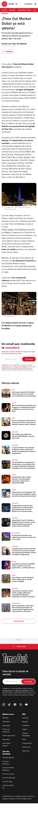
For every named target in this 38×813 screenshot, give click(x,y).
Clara (24, 739)
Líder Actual (26, 747)
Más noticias (19, 621)
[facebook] (15, 704)
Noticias (4, 10)
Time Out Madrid (19, 44)
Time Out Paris (7, 782)
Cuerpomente (27, 743)
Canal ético (6, 739)
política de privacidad (20, 367)
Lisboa (10, 230)
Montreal (23, 230)
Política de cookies (8, 736)
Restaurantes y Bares (24, 10)
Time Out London (8, 774)
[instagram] (3, 704)
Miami (7, 233)
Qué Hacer (12, 10)
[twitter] (20, 704)
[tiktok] (9, 704)
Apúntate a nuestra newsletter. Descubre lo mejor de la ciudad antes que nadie (18, 353)
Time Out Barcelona (5, 763)
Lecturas (25, 718)
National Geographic (26, 735)
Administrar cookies (6, 745)
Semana (25, 722)
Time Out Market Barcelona (8, 769)
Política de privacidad (6, 731)
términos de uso (6, 367)
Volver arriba (21, 647)
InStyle (24, 729)
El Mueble (25, 726)
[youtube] (26, 704)
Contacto (5, 718)
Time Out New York (8, 778)
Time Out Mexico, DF (8, 787)
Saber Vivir (26, 751)
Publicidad (6, 722)
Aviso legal (6, 726)
